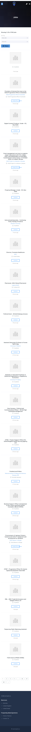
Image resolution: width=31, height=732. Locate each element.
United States (6, 708)
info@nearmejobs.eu (6, 696)
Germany (5, 703)
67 (26, 678)
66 (22, 678)
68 (3, 682)
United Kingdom (7, 706)
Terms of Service (7, 716)
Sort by (3, 35)
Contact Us (6, 718)
